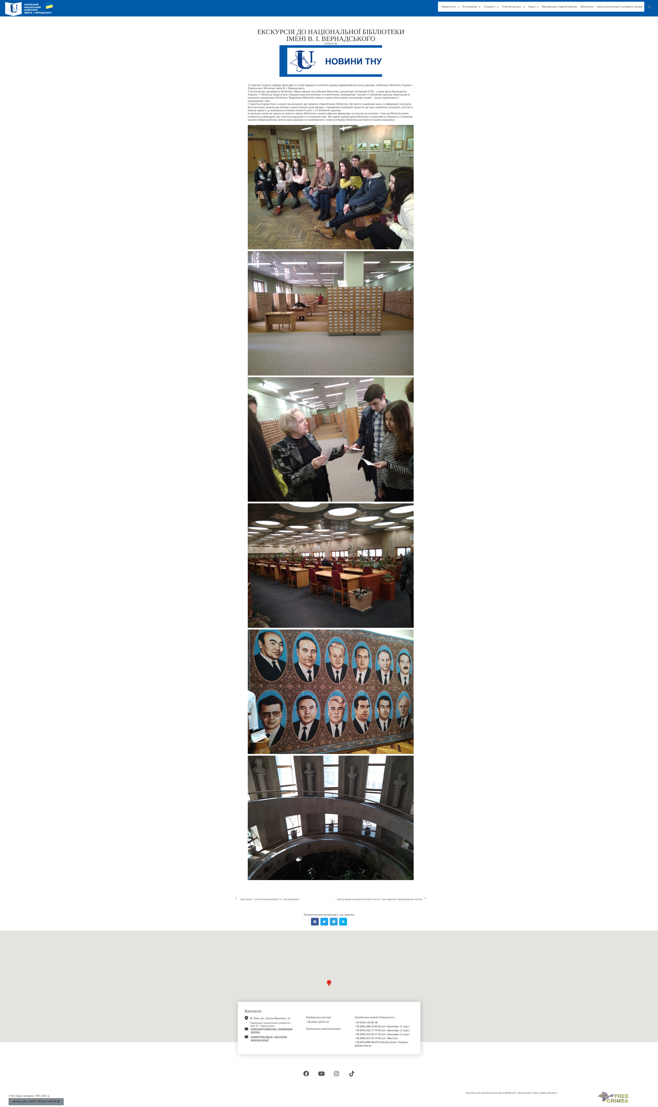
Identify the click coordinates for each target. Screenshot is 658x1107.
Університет (448, 6)
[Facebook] (306, 1073)
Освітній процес (511, 6)
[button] (329, 983)
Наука (531, 6)
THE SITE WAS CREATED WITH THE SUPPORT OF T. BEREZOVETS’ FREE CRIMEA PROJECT (512, 1093)
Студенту (489, 6)
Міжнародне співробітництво (559, 6)
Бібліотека (587, 6)
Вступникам (470, 6)
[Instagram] (336, 1073)
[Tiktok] (351, 1073)
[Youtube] (321, 1073)
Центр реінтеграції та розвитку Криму (620, 6)
